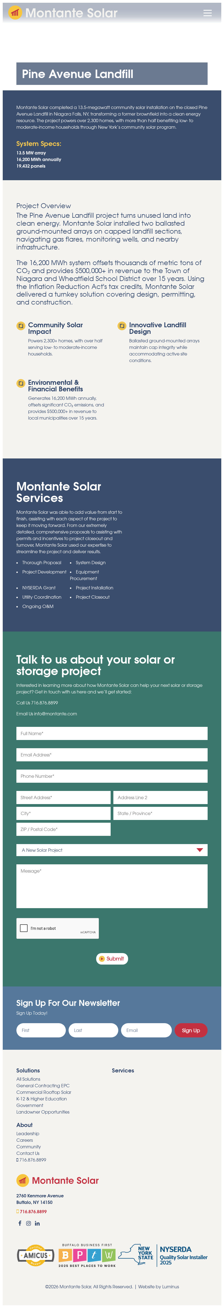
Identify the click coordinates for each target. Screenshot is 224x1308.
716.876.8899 (44, 702)
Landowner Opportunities (42, 1112)
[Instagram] (28, 1223)
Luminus (170, 1286)
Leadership (27, 1133)
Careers (24, 1140)
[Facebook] (19, 1223)
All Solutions (28, 1079)
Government (29, 1105)
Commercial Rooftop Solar (43, 1092)
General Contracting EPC (43, 1085)
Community (28, 1146)
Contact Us (27, 1153)
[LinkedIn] (37, 1223)
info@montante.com (55, 713)
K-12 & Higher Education (41, 1099)
